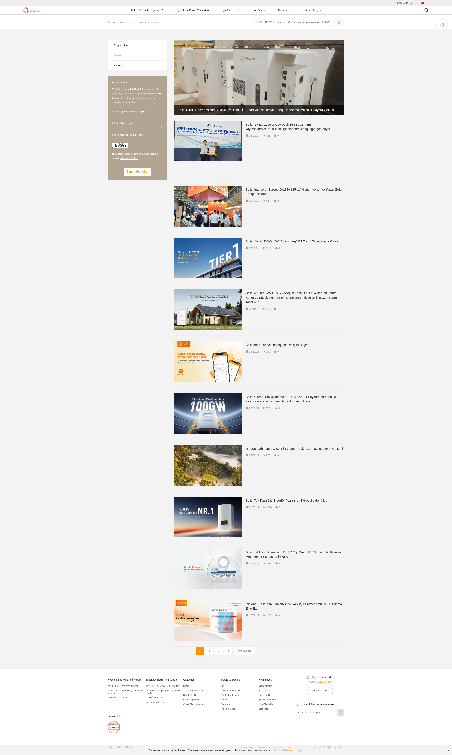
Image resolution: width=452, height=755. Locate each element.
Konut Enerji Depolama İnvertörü (123, 686)
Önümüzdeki (245, 650)
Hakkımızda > (125, 22)
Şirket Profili (264, 695)
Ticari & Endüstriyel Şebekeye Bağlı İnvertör (162, 691)
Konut (186, 686)
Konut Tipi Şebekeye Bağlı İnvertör (162, 686)
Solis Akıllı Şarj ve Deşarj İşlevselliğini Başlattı (278, 345)
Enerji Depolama (191, 700)
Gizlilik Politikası (129, 158)
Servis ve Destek (255, 10)
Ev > (115, 22)
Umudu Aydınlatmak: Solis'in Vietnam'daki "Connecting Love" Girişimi (294, 448)
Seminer (118, 55)
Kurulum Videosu (229, 709)
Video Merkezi (266, 686)
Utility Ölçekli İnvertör (155, 697)
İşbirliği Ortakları (266, 704)
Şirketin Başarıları (267, 700)
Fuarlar (118, 65)
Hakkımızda (285, 10)
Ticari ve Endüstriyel (193, 690)
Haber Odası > (139, 22)
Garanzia (225, 704)
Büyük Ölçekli (189, 695)
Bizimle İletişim (313, 10)
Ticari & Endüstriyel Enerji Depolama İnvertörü (125, 691)
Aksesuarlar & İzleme (118, 697)
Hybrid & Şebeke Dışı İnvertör (147, 10)
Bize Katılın (264, 709)
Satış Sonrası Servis (230, 690)
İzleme (224, 700)
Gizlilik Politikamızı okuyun (288, 750)
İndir (223, 686)
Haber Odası (265, 690)
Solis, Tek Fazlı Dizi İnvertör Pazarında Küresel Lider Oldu (286, 500)
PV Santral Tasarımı (230, 695)
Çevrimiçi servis (320, 690)
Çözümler (228, 10)
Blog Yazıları (153, 22)
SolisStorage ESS (404, 3)
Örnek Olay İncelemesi (194, 704)
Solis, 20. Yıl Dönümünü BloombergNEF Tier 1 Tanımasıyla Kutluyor (293, 241)
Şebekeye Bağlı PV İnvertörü (193, 10)
